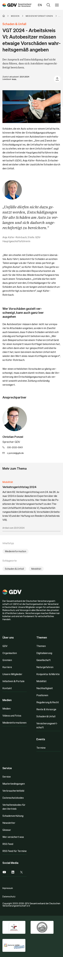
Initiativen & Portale (13, 681)
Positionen (42, 695)
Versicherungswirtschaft (47, 725)
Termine (41, 747)
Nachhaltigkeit (44, 688)
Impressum (7, 888)
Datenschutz (8, 896)
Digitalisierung (44, 653)
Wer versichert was (13, 836)
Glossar (6, 829)
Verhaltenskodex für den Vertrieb (13, 806)
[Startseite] (6, 16)
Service (6, 776)
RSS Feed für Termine (14, 851)
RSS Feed (7, 843)
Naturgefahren (44, 667)
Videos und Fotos (11, 715)
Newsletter (8, 822)
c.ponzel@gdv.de (15, 453)
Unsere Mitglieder (12, 674)
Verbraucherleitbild (13, 790)
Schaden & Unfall (14, 568)
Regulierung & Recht (47, 702)
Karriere (7, 667)
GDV (4, 646)
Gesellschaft (43, 660)
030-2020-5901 (15, 447)
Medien (6, 708)
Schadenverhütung (12, 815)
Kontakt (7, 688)
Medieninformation (15, 551)
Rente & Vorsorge (46, 709)
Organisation (9, 653)
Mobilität (7, 482)
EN (40, 5)
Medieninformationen (14, 722)
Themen (41, 646)
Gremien (7, 660)
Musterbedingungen (13, 783)
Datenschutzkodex (13, 797)
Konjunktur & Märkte (48, 674)
